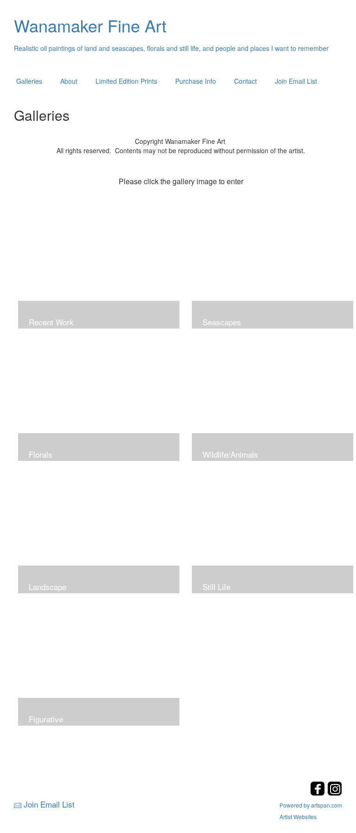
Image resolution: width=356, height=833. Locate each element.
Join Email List (296, 81)
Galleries (29, 81)
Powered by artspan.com (311, 805)
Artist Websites (298, 817)
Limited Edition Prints (126, 81)
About (68, 81)
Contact (245, 81)
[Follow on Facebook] (318, 793)
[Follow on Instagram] (334, 793)
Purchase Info (195, 81)
